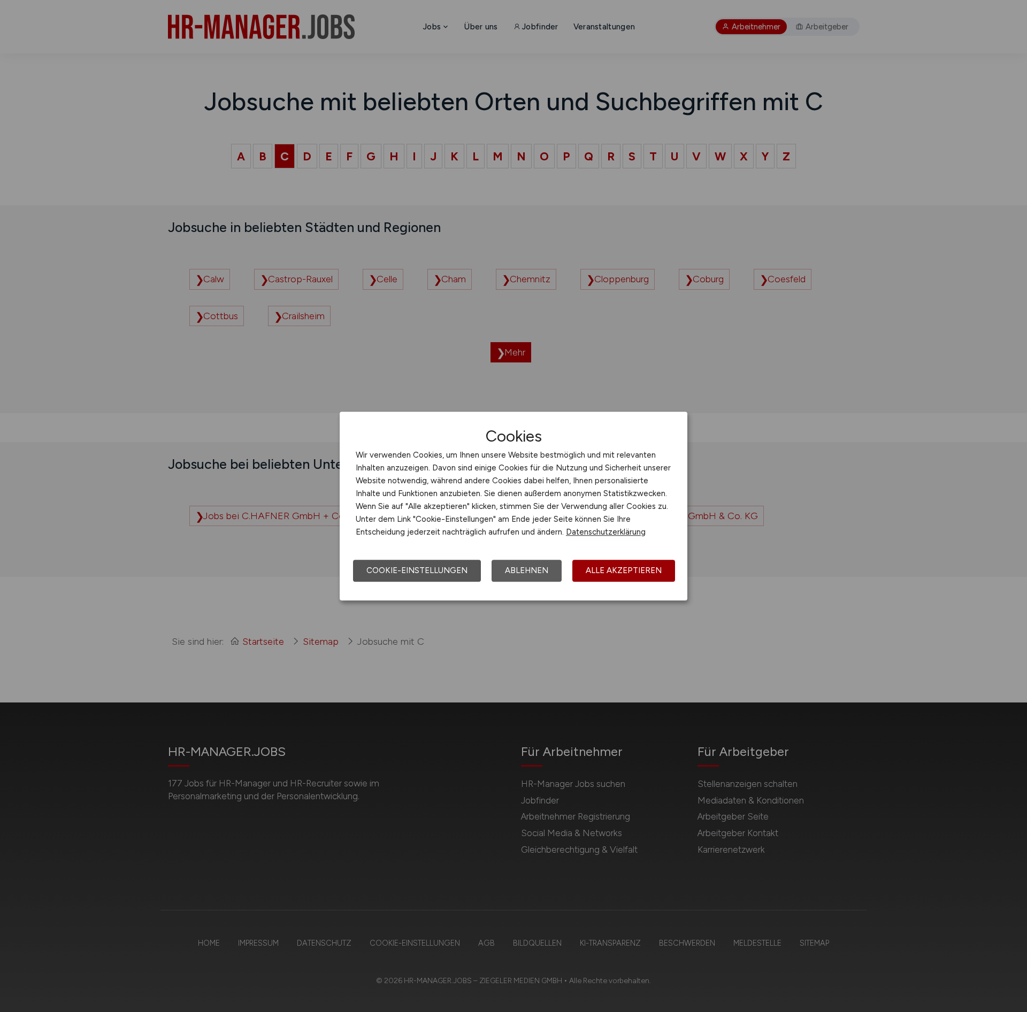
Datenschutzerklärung (606, 532)
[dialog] (513, 506)
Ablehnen (526, 570)
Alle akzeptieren (624, 570)
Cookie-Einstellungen (416, 570)
